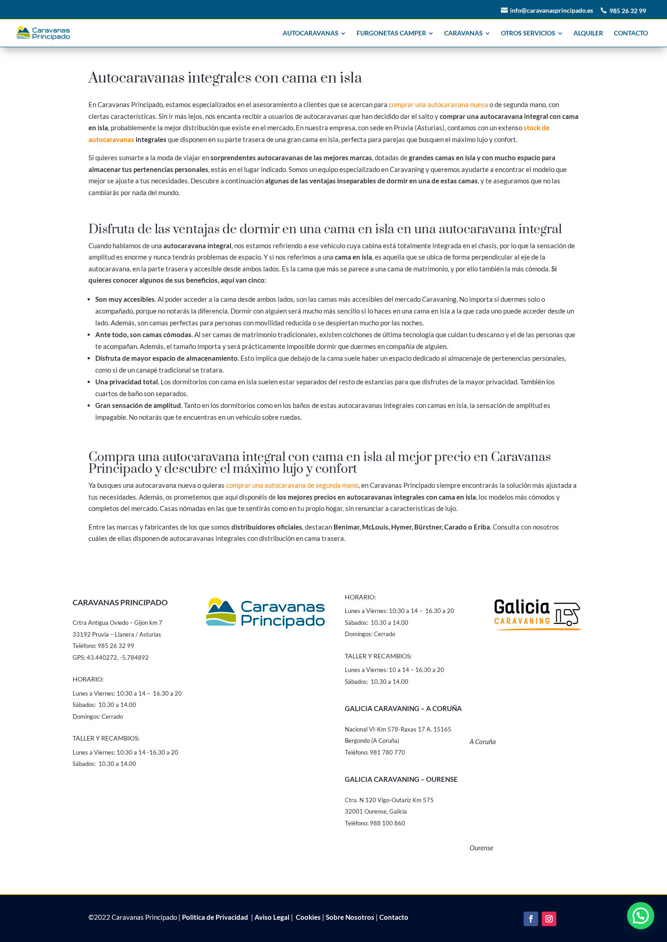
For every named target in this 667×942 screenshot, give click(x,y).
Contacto (393, 917)
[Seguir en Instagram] (549, 919)
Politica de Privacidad (215, 917)
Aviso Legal (272, 917)
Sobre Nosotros (350, 917)
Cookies (307, 917)
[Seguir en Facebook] (531, 919)
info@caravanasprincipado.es (551, 10)
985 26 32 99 (627, 11)
